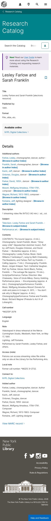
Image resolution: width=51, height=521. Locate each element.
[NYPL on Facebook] (26, 456)
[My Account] (20, 4)
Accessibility (42, 463)
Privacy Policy (41, 468)
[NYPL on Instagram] (38, 456)
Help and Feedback (40, 518)
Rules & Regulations (39, 472)
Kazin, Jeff (7, 171)
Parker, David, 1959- (12, 181)
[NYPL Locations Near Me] (28, 4)
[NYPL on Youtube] (45, 456)
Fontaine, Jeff (8, 201)
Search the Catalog (15, 45)
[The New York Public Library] (4, 4)
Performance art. (10, 229)
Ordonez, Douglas (10, 174)
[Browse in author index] (14, 161)
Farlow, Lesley (8, 158)
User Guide (29, 57)
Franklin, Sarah (9, 164)
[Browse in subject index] (14, 226)
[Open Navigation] (45, 4)
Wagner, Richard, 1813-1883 (15, 194)
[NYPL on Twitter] (32, 456)
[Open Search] (37, 4)
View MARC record (12, 423)
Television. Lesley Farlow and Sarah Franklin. (22, 223)
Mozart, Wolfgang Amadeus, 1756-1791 (20, 188)
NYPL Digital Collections (13, 378)
